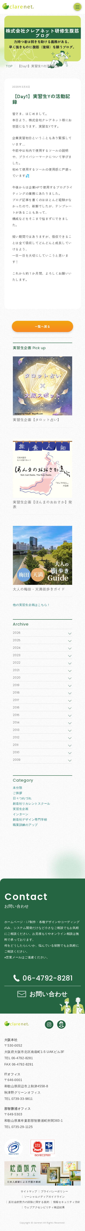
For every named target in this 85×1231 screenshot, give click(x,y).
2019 (16, 685)
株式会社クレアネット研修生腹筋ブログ (42, 33)
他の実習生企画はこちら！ (31, 605)
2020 (17, 677)
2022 (17, 663)
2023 (17, 655)
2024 (17, 648)
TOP (9, 65)
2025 (17, 640)
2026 (17, 633)
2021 (16, 670)
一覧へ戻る (42, 326)
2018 (16, 692)
